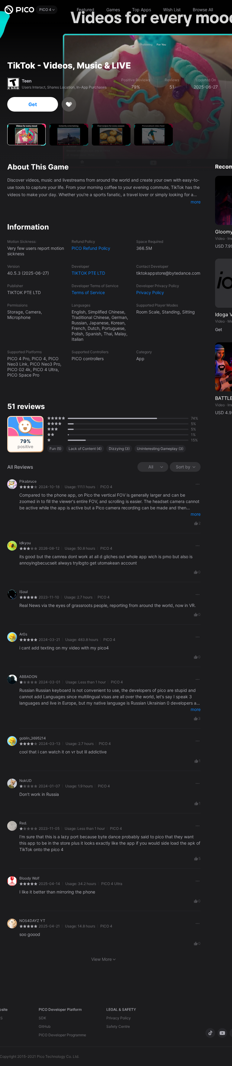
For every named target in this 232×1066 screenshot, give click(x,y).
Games (113, 9)
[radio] (48, 418)
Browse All (203, 9)
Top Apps (141, 9)
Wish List (172, 9)
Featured (85, 9)
